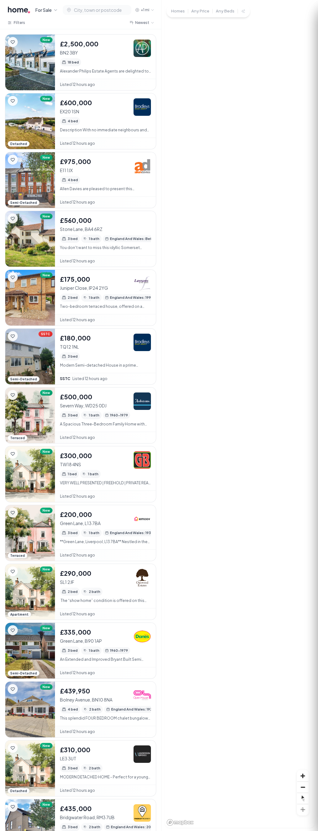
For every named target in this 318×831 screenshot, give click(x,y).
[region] (240, 415)
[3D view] (302, 809)
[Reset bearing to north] (302, 798)
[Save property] (13, 42)
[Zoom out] (302, 787)
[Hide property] (25, 42)
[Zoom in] (302, 776)
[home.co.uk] (18, 10)
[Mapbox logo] (180, 822)
